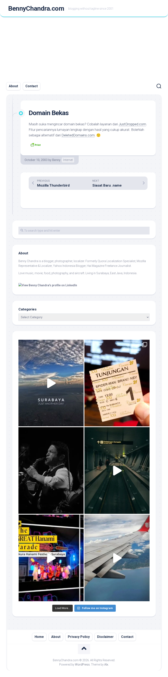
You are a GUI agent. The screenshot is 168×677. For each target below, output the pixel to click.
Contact (31, 86)
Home (39, 637)
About (13, 86)
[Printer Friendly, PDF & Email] (35, 144)
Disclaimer (105, 637)
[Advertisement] (84, 47)
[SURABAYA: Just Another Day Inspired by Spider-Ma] (51, 383)
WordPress (82, 664)
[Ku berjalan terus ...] (117, 470)
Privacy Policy (79, 637)
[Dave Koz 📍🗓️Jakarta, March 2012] (51, 470)
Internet (68, 160)
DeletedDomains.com (78, 135)
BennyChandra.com (36, 8)
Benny (56, 160)
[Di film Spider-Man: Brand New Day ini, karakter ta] (117, 383)
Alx (106, 664)
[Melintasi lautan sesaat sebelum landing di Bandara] (117, 558)
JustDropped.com (132, 124)
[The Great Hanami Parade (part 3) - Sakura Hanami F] (51, 558)
